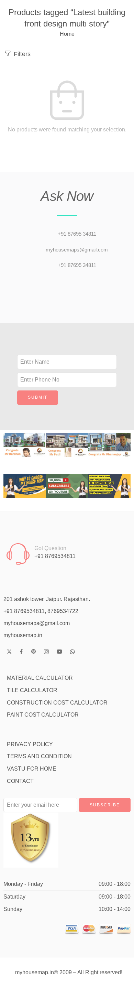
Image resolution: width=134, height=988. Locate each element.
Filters (21, 53)
